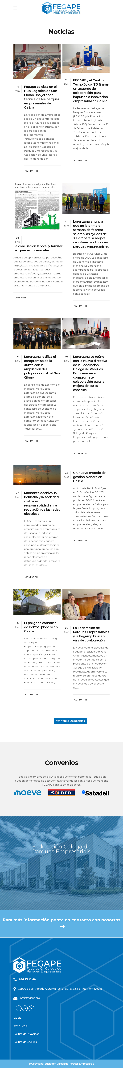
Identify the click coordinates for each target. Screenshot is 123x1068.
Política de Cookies (25, 1042)
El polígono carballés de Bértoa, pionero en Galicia (41, 627)
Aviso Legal (20, 1026)
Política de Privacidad (26, 1034)
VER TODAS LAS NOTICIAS (70, 721)
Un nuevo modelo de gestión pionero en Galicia (89, 477)
